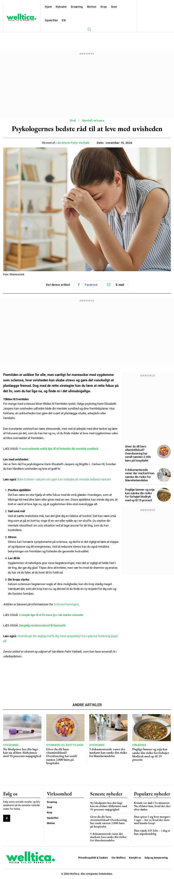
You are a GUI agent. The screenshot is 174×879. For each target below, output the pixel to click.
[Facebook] (6, 818)
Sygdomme (10, 745)
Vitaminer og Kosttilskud (64, 745)
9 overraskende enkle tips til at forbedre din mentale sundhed (58, 448)
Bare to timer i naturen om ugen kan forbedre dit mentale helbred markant (64, 479)
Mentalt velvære (93, 120)
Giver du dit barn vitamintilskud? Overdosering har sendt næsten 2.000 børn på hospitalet (138, 453)
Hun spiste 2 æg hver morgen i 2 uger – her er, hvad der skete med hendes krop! (152, 820)
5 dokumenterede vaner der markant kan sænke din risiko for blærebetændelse (139, 475)
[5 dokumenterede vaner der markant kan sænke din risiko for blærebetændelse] (164, 475)
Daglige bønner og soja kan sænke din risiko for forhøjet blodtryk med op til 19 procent (140, 495)
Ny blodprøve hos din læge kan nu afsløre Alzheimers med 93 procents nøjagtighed (22, 752)
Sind (73, 120)
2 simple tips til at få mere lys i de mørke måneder (51, 615)
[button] (89, 29)
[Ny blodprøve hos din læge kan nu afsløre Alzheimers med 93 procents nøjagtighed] (22, 727)
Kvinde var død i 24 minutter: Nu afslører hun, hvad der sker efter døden (152, 806)
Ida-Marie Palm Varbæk (72, 142)
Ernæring (139, 745)
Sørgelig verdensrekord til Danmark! (42, 625)
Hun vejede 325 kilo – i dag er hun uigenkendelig (152, 832)
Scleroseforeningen (65, 604)
